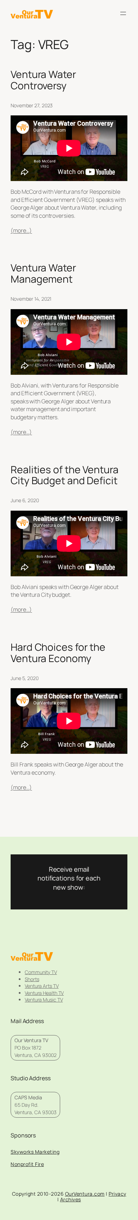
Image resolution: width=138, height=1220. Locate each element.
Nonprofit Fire (27, 1164)
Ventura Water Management (43, 273)
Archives (70, 1199)
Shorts (32, 979)
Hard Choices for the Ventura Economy (58, 653)
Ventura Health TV (44, 993)
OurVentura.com (85, 1193)
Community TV (41, 972)
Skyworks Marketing (35, 1151)
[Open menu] (123, 13)
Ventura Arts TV (42, 985)
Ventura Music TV (44, 999)
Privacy (117, 1193)
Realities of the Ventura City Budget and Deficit (65, 475)
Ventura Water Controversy (43, 80)
